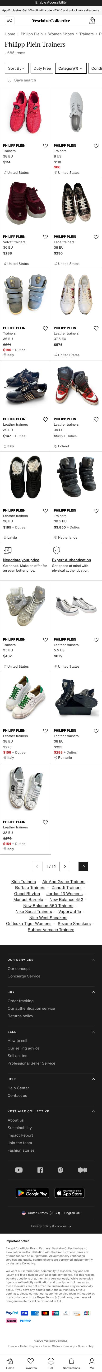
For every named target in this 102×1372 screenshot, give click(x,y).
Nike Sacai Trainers (34, 912)
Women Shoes (61, 34)
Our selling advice (24, 1048)
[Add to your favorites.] (45, 146)
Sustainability (20, 1127)
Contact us (17, 1095)
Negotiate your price (21, 560)
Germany (69, 1346)
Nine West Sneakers (48, 918)
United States (51, 1346)
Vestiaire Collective (28, 1112)
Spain (81, 1346)
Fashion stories (21, 1150)
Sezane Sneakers (74, 924)
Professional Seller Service (31, 1063)
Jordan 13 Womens (64, 894)
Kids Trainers (23, 882)
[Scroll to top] (83, 866)
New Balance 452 (66, 900)
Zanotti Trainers (67, 888)
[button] (92, 20)
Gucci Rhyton (27, 894)
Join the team (20, 1143)
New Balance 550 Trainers (48, 906)
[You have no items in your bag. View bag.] (92, 20)
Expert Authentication (71, 560)
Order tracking (21, 1001)
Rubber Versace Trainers (51, 930)
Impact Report (20, 1135)
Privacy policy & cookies (49, 1226)
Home (10, 34)
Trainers (86, 34)
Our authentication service (31, 1008)
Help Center (18, 1088)
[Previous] (37, 866)
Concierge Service (24, 976)
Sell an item (18, 1055)
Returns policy (20, 1016)
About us (16, 1120)
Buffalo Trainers (30, 888)
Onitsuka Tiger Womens (28, 924)
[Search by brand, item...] (10, 20)
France (12, 1346)
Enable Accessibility (51, 2)
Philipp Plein (32, 34)
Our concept (19, 968)
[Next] (64, 866)
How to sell (17, 1040)
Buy (11, 992)
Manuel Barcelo (28, 900)
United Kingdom (30, 1346)
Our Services (21, 960)
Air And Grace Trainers (63, 882)
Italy (91, 1346)
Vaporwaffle (69, 912)
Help (12, 1079)
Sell (12, 1032)
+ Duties (18, 349)
